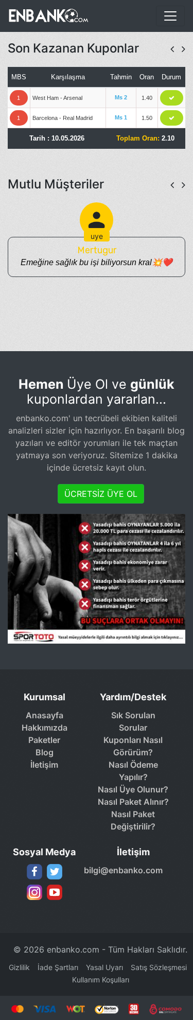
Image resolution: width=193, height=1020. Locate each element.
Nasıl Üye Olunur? (133, 789)
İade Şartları (58, 967)
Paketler (44, 740)
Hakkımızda (44, 727)
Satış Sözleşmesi (159, 967)
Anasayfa (44, 715)
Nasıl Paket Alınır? (133, 802)
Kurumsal (44, 696)
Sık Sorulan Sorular (133, 721)
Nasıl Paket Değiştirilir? (133, 820)
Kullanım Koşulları (100, 979)
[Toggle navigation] (170, 16)
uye (97, 236)
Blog (45, 752)
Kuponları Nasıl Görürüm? (133, 746)
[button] (172, 49)
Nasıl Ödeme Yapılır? (133, 770)
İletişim (44, 764)
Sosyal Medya (44, 851)
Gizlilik (19, 967)
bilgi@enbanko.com (120, 870)
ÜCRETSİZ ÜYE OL (100, 494)
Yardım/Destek (133, 696)
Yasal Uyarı (104, 967)
